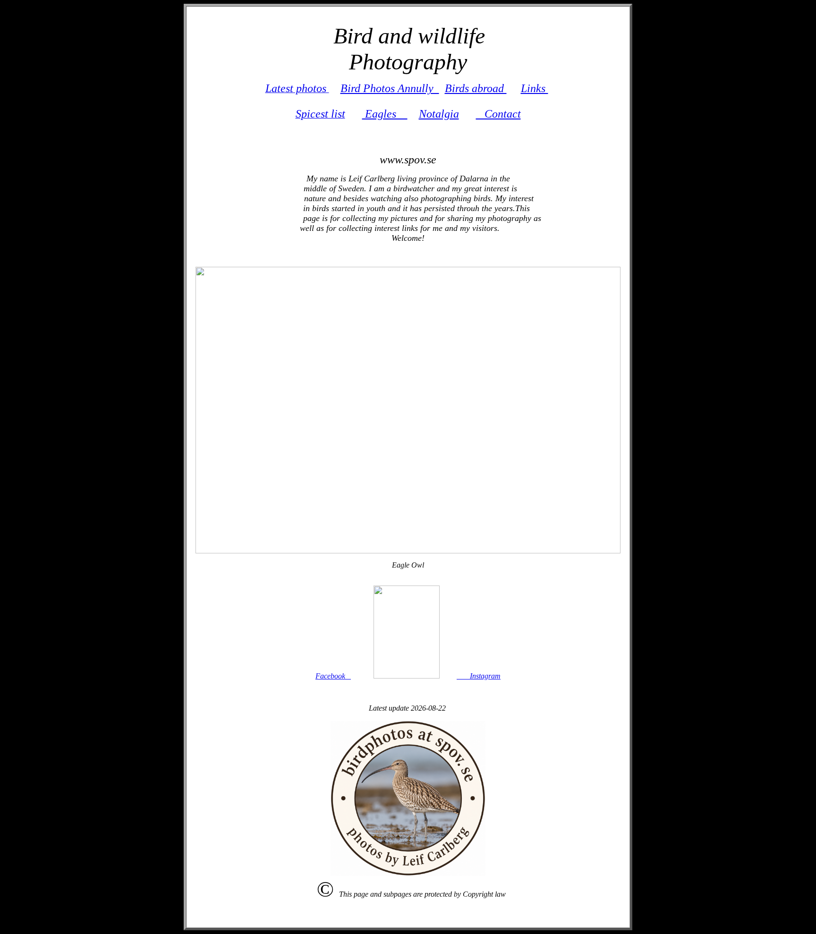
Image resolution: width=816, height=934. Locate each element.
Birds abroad (476, 88)
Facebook (333, 676)
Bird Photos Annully (389, 88)
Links (534, 88)
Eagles (385, 114)
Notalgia (439, 114)
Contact (498, 114)
